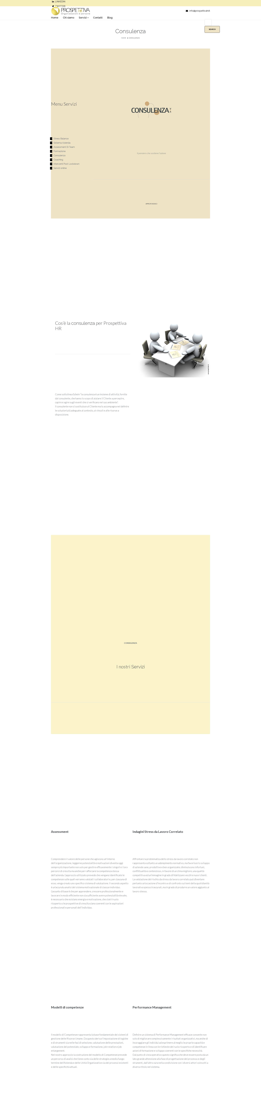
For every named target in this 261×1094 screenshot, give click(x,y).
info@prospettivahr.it (199, 11)
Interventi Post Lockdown (66, 164)
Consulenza (59, 155)
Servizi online (60, 168)
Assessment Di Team (64, 147)
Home (123, 38)
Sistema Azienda (62, 143)
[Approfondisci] (151, 209)
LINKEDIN (60, 1)
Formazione (60, 151)
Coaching (58, 159)
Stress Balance (61, 138)
